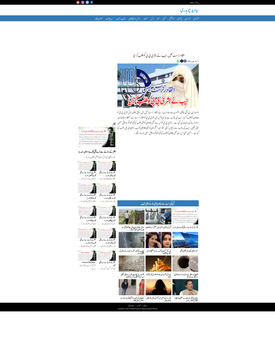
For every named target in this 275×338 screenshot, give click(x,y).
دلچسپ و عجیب (121, 18)
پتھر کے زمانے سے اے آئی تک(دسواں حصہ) (185, 227)
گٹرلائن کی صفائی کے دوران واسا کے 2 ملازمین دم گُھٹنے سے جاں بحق (186, 275)
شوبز (158, 18)
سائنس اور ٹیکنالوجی (135, 18)
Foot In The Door (88, 262)
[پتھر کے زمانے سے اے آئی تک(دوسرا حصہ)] (87, 233)
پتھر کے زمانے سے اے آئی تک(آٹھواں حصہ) (88, 174)
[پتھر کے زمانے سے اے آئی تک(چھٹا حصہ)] (87, 188)
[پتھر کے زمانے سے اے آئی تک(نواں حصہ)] (106, 166)
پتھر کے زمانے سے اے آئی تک (107, 263)
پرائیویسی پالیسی (131, 305)
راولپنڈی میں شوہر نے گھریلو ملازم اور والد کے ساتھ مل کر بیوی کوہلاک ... (132, 299)
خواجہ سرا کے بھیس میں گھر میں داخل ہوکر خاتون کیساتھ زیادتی (158, 299)
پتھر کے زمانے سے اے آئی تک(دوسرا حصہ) (88, 241)
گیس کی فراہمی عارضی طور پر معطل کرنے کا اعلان (158, 227)
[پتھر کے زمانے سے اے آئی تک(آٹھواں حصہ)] (87, 166)
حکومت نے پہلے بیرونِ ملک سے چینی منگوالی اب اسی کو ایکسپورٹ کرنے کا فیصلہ (132, 275)
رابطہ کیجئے (145, 305)
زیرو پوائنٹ (109, 18)
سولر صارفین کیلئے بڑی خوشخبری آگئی (189, 251)
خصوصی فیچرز (99, 18)
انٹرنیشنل (171, 18)
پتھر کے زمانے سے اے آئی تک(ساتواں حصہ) (107, 196)
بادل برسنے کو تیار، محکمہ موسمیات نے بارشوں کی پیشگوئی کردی (131, 252)
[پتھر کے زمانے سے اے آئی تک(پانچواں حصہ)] (106, 211)
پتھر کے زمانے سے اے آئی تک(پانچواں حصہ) (107, 218)
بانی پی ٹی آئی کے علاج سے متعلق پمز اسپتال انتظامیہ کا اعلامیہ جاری (186, 299)
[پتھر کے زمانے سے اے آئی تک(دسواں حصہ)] (96, 137)
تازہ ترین (187, 18)
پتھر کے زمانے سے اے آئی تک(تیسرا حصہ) (107, 241)
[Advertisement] (137, 35)
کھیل (164, 18)
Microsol (154, 308)
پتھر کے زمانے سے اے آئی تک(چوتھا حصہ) (88, 218)
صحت (145, 18)
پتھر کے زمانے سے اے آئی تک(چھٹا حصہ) (88, 196)
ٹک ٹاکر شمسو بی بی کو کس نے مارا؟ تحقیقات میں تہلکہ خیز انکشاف (158, 252)
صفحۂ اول (196, 18)
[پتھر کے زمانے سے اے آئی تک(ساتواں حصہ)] (106, 188)
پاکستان (179, 18)
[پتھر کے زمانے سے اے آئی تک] (106, 256)
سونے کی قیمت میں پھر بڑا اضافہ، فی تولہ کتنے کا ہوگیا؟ (159, 275)
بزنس (152, 18)
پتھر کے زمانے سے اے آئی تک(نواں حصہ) (107, 174)
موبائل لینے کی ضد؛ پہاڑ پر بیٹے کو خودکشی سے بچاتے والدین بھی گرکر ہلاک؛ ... (133, 228)
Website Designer (147, 308)
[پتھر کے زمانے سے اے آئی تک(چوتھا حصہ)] (87, 211)
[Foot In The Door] (87, 256)
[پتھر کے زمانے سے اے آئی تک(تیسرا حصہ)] (106, 233)
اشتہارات (139, 305)
